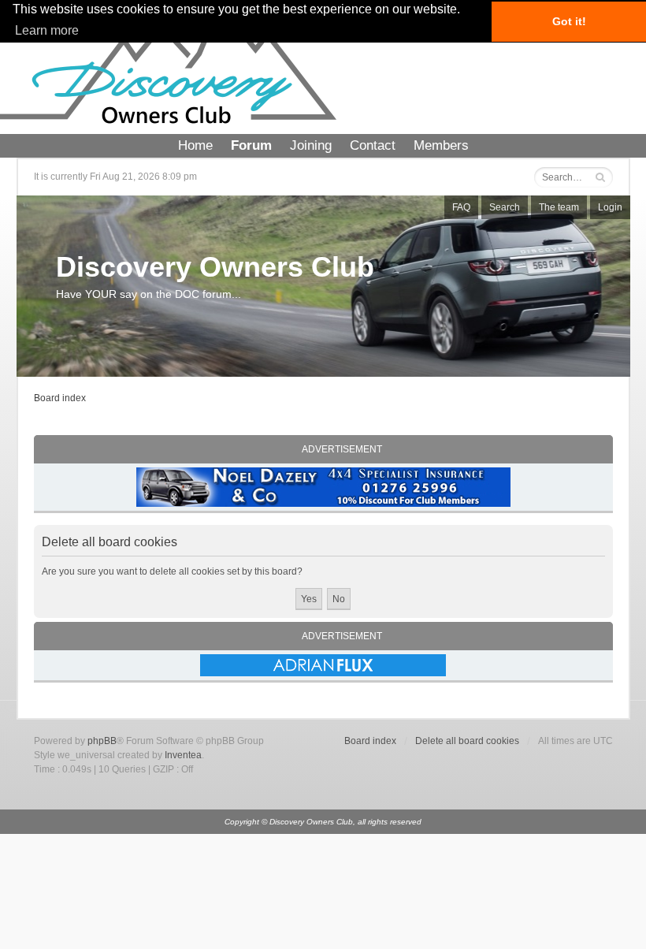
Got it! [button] (569, 21)
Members (441, 145)
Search (504, 207)
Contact (372, 145)
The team (559, 207)
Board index (60, 398)
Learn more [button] (47, 30)
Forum (251, 145)
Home (195, 145)
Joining (311, 145)
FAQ (461, 207)
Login (610, 207)
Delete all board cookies (467, 740)
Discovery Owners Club (215, 267)
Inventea (183, 755)
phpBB (102, 740)
